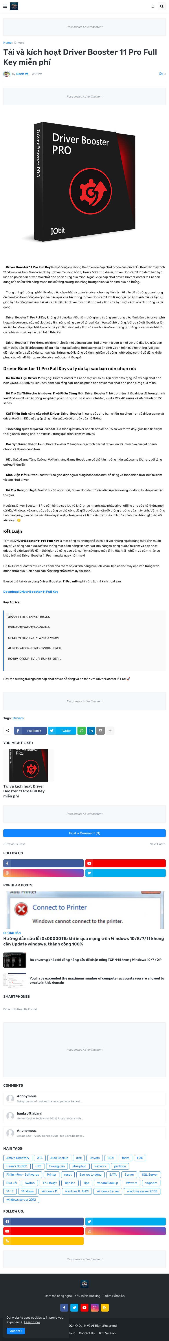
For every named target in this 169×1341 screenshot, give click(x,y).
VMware (131, 1183)
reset (68, 1175)
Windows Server (108, 1191)
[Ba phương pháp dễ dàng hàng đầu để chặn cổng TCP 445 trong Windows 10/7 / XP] (14, 960)
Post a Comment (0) (84, 833)
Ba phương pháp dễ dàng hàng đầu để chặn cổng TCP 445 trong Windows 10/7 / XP (96, 960)
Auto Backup (59, 1158)
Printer (51, 1175)
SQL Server (150, 1175)
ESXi (111, 1158)
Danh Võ (84, 1326)
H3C (140, 1158)
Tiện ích (69, 1183)
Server (129, 1175)
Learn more (32, 1322)
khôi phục (79, 1166)
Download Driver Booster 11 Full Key (30, 592)
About (70, 1333)
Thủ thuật (50, 1183)
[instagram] (43, 873)
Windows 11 (49, 1191)
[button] (5, 6)
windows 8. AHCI (77, 1191)
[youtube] (125, 863)
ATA (39, 1158)
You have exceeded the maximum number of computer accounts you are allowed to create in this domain (97, 980)
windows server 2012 (21, 1200)
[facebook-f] (43, 863)
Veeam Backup (107, 1183)
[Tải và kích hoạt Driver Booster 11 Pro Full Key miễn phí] (28, 765)
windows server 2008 (142, 1191)
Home (7, 42)
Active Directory (17, 1158)
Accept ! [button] (16, 1331)
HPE (38, 1166)
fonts (125, 1158)
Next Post (156, 844)
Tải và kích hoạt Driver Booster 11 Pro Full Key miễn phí (24, 791)
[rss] (43, 1241)
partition (120, 1166)
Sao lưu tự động (90, 1175)
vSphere (151, 1183)
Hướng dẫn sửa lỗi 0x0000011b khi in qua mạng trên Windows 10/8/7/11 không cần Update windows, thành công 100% (83, 941)
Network (100, 1166)
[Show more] (110, 731)
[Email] (100, 731)
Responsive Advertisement (85, 27)
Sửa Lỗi (11, 1183)
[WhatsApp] (81, 731)
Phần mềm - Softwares (22, 1175)
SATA (113, 1175)
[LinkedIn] (91, 731)
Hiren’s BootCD (17, 1166)
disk (79, 1158)
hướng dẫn (57, 1166)
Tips (86, 1183)
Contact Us (87, 1333)
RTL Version (107, 1333)
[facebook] (43, 1221)
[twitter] (125, 873)
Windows (27, 1191)
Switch (30, 1183)
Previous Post (15, 844)
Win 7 (9, 1191)
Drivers (19, 42)
